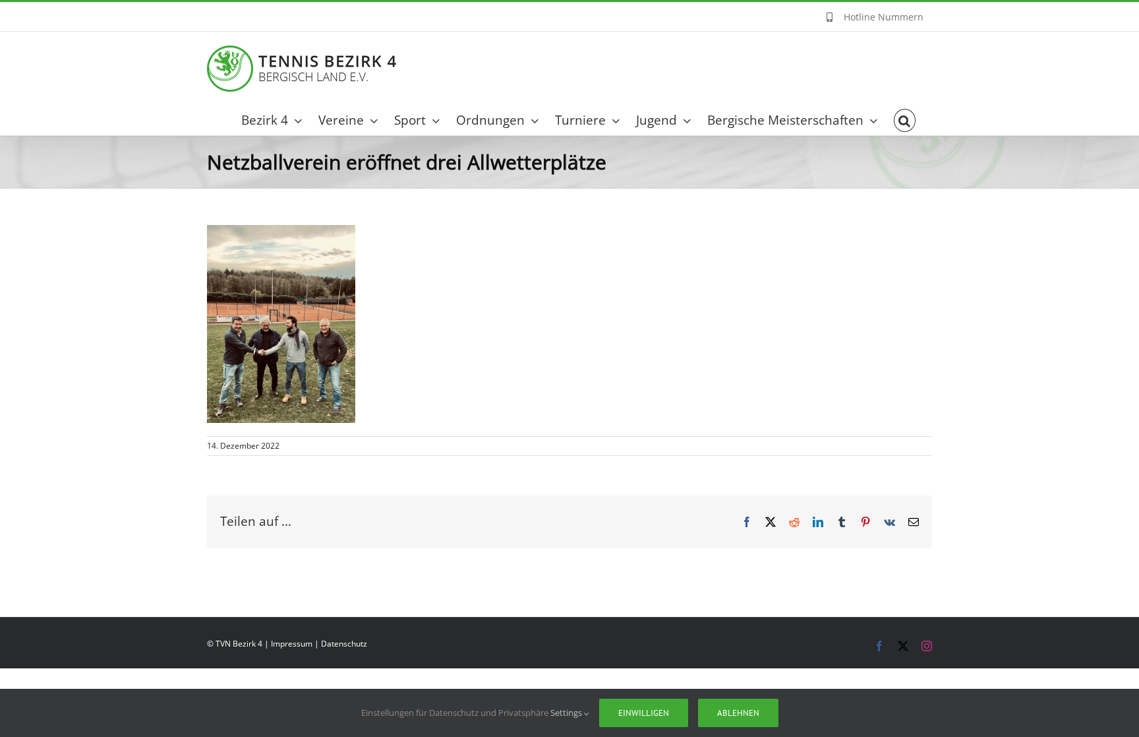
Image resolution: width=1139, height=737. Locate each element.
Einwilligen (643, 713)
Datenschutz (344, 643)
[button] (905, 120)
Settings (567, 713)
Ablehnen (738, 713)
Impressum (291, 643)
